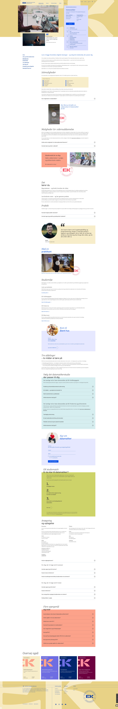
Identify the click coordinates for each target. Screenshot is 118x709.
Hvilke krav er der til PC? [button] (48, 621)
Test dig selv (25, 64)
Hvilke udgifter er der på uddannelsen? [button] (52, 617)
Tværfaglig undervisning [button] (48, 414)
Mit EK (85, 1)
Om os (65, 3)
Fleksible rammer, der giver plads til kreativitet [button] (53, 421)
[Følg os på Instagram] (59, 704)
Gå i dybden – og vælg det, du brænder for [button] (52, 390)
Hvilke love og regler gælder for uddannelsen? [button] (53, 643)
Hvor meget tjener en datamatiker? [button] (49, 98)
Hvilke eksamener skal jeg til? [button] (49, 397)
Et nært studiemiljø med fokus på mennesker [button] (53, 418)
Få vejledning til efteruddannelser (57, 692)
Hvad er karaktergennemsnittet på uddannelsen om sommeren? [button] (56, 576)
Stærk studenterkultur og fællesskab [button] (51, 393)
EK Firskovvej (72, 38)
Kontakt (82, 1)
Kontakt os (56, 688)
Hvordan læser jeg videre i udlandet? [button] (50, 146)
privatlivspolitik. (55, 457)
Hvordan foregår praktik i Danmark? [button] (50, 212)
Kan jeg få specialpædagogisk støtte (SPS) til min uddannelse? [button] (57, 636)
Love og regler (75, 688)
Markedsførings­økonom (47, 669)
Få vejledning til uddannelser (59, 690)
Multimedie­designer (28, 669)
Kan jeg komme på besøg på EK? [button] (50, 639)
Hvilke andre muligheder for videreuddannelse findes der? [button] (54, 142)
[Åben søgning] (94, 1)
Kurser (47, 3)
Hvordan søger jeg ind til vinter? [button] (49, 587)
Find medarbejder (57, 694)
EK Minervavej (72, 39)
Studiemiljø (25, 60)
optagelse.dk (44, 555)
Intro (24, 54)
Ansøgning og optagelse (28, 66)
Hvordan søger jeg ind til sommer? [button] (49, 569)
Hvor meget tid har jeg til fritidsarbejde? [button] (52, 628)
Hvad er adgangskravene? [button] (47, 560)
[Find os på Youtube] (65, 704)
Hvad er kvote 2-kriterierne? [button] (48, 572)
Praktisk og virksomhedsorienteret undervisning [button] (54, 386)
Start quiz (48, 507)
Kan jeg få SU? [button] (46, 632)
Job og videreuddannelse (28, 56)
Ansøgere (65, 688)
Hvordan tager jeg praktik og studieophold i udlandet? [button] (53, 216)
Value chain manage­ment (84, 669)
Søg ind (70, 23)
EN (89, 1)
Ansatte (65, 690)
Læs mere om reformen (76, 138)
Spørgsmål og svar (27, 68)
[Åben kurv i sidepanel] (92, 1)
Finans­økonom (63, 669)
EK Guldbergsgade (73, 37)
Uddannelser (41, 3)
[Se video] (38, 18)
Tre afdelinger (26, 62)
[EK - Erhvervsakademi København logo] (29, 3)
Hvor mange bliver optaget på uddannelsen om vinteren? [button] (54, 594)
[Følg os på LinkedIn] (56, 704)
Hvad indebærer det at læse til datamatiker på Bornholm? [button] (56, 614)
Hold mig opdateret (53, 461)
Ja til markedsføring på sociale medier (55, 456)
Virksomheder (54, 3)
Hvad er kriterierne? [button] (46, 590)
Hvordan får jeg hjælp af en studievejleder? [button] (52, 625)
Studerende (66, 691)
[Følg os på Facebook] (62, 704)
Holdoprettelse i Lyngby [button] (47, 598)
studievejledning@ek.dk (59, 514)
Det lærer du (25, 58)
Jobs (74, 690)
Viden (60, 3)
